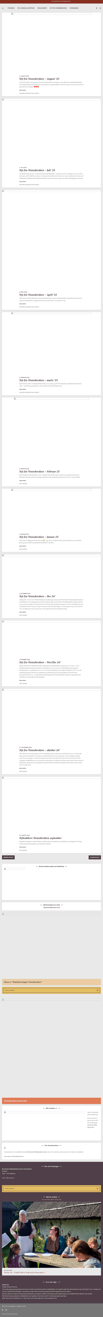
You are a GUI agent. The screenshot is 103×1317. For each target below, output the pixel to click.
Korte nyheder (35, 93)
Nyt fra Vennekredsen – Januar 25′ (39, 537)
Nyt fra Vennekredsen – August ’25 (39, 78)
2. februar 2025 (24, 469)
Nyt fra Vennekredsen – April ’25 (38, 294)
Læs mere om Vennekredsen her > (14, 1156)
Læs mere (22, 90)
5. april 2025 (23, 292)
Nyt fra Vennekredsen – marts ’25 (38, 380)
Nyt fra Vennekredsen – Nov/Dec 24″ (40, 662)
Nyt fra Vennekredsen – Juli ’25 (37, 170)
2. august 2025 (24, 76)
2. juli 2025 (22, 167)
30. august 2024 (24, 835)
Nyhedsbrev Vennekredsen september (40, 838)
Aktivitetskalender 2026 (51, 907)
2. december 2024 (24, 593)
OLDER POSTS (94, 857)
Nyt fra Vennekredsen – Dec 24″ (37, 596)
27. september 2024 (25, 747)
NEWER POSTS (8, 857)
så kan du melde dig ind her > (92, 1126)
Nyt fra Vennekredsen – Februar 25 (39, 471)
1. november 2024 (24, 659)
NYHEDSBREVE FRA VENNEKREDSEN (61, 1)
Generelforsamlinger (25, 93)
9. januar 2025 (24, 534)
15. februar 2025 (24, 377)
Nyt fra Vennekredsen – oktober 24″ (39, 750)
